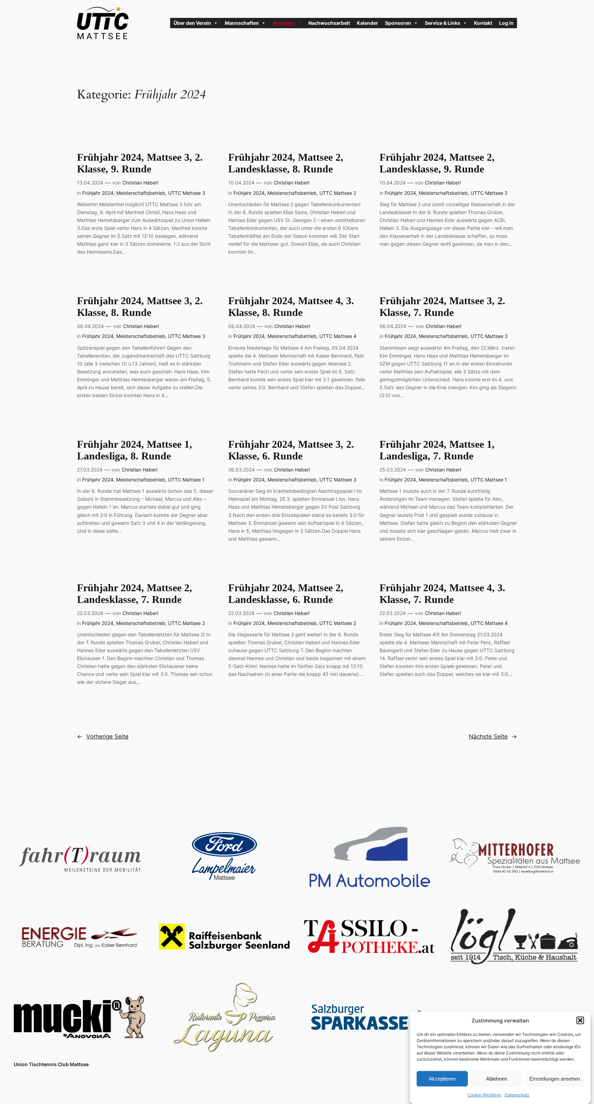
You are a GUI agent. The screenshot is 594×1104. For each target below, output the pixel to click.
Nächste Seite (493, 736)
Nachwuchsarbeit (329, 23)
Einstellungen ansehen (554, 1078)
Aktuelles (284, 23)
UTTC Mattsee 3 (186, 193)
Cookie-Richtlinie (484, 1094)
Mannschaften (242, 23)
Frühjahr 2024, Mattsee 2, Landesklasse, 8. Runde (285, 163)
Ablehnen (496, 1078)
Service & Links (442, 23)
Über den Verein (192, 23)
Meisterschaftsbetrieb (140, 193)
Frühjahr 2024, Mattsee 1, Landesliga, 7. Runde (437, 450)
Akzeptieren (442, 1078)
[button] (580, 1020)
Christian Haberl (140, 182)
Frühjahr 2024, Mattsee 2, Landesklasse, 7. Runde (134, 593)
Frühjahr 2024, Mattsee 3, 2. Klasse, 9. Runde (140, 163)
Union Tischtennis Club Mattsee (51, 1064)
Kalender (367, 23)
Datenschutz (517, 1094)
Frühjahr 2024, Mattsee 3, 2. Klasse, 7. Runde (442, 306)
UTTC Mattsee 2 (337, 193)
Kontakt (483, 23)
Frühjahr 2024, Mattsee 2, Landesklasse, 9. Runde (437, 163)
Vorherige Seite (103, 736)
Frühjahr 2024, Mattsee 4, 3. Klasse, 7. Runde (442, 593)
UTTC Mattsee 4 (337, 336)
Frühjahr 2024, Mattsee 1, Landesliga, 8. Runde (134, 450)
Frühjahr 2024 (97, 193)
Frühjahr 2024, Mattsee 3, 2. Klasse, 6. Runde (291, 450)
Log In (506, 23)
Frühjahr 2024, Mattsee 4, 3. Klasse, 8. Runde (291, 306)
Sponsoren (398, 23)
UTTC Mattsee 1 (186, 479)
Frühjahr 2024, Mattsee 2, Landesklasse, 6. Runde (285, 593)
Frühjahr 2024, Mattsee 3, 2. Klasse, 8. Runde (140, 306)
